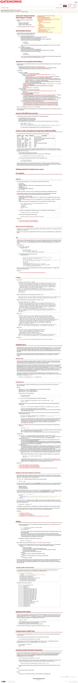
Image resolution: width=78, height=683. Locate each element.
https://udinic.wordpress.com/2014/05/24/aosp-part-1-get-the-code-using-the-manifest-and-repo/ (38, 467)
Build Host (40, 21)
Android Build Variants (41, 16)
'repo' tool (55, 347)
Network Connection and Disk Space (45, 22)
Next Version (74, 7)
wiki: (1, 7)
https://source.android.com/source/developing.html (29, 464)
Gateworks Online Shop (40, 66)
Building (7, 7)
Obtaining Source (41, 25)
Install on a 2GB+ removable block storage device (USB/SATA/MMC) (49, 19)
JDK (39, 23)
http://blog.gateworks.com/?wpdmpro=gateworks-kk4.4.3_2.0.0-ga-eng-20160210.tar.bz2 (41, 104)
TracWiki (66, 676)
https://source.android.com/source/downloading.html (30, 465)
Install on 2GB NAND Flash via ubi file (44, 18)
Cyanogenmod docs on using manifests (27, 515)
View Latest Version (66, 7)
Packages (40, 24)
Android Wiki (25, 86)
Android (3, 7)
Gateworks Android (31, 26)
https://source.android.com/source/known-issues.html (30, 466)
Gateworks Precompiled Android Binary (43, 17)
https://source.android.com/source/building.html (29, 220)
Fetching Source (41, 26)
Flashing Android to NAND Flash (43, 31)
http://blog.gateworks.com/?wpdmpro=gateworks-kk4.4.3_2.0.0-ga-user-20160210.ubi (40, 94)
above (19, 106)
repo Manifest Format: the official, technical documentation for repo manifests (34, 516)
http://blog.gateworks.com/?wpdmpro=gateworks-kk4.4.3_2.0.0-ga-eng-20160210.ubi (40, 97)
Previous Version (59, 7)
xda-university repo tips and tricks (26, 514)
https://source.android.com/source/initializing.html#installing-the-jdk (32, 272)
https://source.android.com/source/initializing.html (29, 221)
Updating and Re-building (42, 30)
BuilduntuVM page (29, 196)
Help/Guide (70, 4)
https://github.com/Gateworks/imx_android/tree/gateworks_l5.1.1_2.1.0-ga (41, 74)
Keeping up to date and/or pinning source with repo (47, 27)
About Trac (75, 4)
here (37, 77)
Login (60, 4)
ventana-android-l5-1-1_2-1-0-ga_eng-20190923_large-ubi (37, 79)
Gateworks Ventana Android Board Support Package (46, 15)
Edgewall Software (12, 682)
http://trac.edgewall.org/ (73, 682)
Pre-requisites (40, 20)
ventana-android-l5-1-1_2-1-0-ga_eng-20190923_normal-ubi (37, 76)
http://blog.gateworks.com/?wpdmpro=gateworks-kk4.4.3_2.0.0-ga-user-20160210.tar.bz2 (41, 101)
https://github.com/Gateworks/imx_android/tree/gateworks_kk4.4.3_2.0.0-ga (41, 90)
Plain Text (39, 679)
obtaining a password (55, 460)
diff (19, 10)
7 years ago (16, 10)
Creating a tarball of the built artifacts (45, 29)
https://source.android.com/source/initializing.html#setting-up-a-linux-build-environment (36, 339)
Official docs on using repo (24, 513)
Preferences (65, 4)
